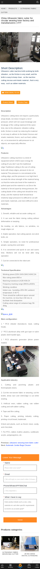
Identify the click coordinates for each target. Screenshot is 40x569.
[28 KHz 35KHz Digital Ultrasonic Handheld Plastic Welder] (30, 543)
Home (3, 8)
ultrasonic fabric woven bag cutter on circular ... (10, 553)
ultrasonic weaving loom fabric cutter (24, 443)
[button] (38, 48)
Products (13, 8)
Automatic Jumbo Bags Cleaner (18, 445)
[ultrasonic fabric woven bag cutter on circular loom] (10, 543)
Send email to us (12, 92)
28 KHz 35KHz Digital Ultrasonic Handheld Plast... (30, 555)
